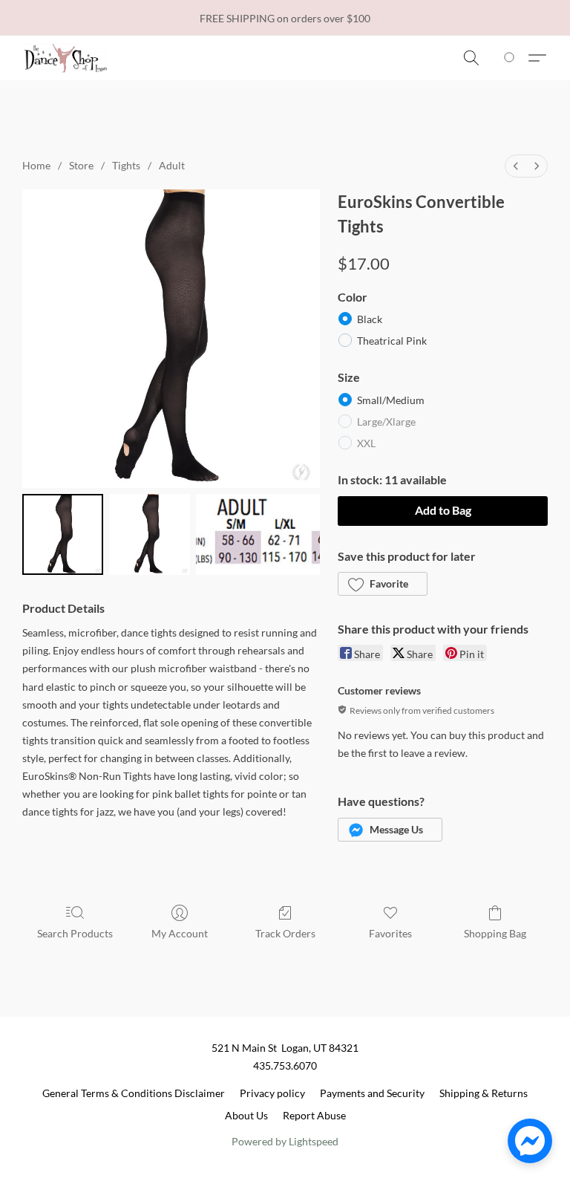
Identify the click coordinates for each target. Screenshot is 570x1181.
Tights (126, 165)
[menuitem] (515, 166)
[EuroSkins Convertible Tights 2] (258, 534)
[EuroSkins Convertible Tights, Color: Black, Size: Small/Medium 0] (62, 534)
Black (369, 319)
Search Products (75, 933)
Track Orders (285, 933)
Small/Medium (391, 400)
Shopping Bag (495, 933)
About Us (246, 1115)
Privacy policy (272, 1093)
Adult (172, 165)
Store (81, 165)
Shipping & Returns (483, 1093)
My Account (179, 933)
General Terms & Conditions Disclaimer (133, 1093)
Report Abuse (314, 1115)
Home (36, 165)
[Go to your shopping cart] (511, 58)
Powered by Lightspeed (285, 1141)
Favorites (390, 933)
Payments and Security (372, 1093)
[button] (66, 58)
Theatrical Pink (392, 340)
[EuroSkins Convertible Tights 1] (149, 534)
